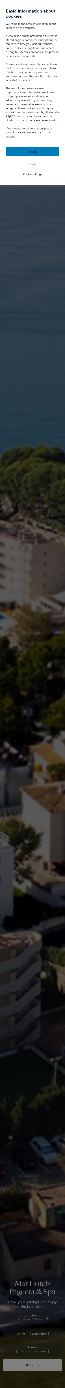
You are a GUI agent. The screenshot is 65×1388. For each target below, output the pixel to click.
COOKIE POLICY (30, 132)
